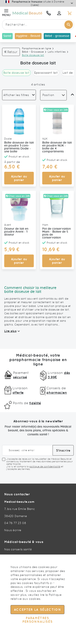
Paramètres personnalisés (37, 619)
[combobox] (38, 24)
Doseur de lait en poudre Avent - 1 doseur (16, 231)
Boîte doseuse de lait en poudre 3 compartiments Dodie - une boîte (19, 147)
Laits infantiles (57, 51)
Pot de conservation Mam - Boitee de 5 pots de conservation (56, 233)
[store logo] (27, 13)
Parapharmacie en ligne (36, 48)
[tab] (19, 95)
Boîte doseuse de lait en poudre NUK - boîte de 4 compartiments (57, 147)
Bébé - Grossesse (33, 51)
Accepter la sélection (37, 609)
